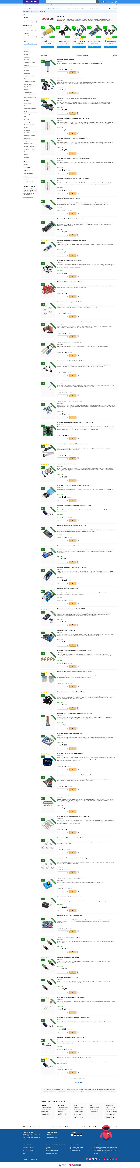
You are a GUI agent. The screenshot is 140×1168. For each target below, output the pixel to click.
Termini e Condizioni (28, 1150)
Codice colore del (74, 1152)
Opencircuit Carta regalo (76, 1147)
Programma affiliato (75, 1150)
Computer (88, 4)
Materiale (99, 4)
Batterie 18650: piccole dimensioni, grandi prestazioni (105, 1150)
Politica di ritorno (27, 1148)
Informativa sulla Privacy (29, 1152)
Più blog (96, 1153)
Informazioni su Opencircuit (55, 1145)
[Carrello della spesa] (115, 2)
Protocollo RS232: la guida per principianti (105, 1152)
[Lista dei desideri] (107, 2)
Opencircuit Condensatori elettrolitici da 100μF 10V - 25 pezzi (111, 1107)
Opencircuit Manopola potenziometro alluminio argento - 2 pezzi (95, 1107)
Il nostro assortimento (52, 1150)
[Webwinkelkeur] (62, 1165)
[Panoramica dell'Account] (111, 2)
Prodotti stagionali (112, 4)
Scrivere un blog (74, 1148)
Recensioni (49, 1148)
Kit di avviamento (75, 4)
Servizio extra (74, 1145)
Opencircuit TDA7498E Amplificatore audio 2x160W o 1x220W (79, 1107)
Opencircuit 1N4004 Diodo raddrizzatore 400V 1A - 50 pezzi (63, 1107)
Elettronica (39, 4)
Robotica (62, 4)
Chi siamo (48, 1147)
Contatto (115, 8)
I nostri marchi (26, 4)
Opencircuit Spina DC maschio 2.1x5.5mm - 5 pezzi (47, 1107)
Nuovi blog (97, 1145)
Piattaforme (51, 4)
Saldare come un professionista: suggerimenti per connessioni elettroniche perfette (105, 1147)
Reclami (25, 1153)
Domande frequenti (51, 1153)
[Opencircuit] (31, 2)
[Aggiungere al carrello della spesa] (72, 72)
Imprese (110, 8)
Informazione (27, 1145)
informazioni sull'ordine (29, 1147)
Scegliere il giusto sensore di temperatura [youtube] (105, 1148)
